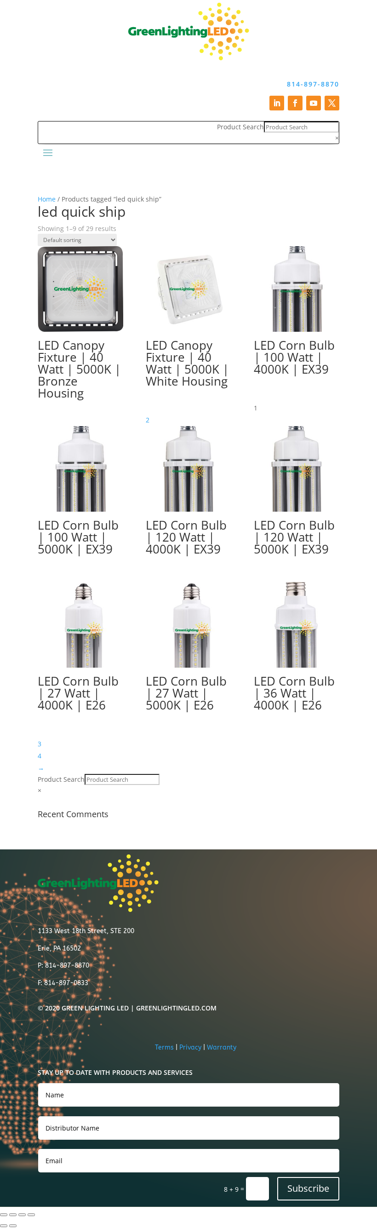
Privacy (190, 1047)
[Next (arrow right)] (13, 1225)
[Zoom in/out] (3, 1214)
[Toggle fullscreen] (13, 1214)
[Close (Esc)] (31, 1214)
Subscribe (308, 1188)
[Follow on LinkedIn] (276, 103)
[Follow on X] (332, 103)
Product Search (240, 126)
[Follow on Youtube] (313, 103)
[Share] (22, 1214)
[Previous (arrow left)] (3, 1225)
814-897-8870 (313, 84)
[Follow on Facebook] (295, 103)
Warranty (221, 1047)
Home (47, 199)
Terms (164, 1047)
